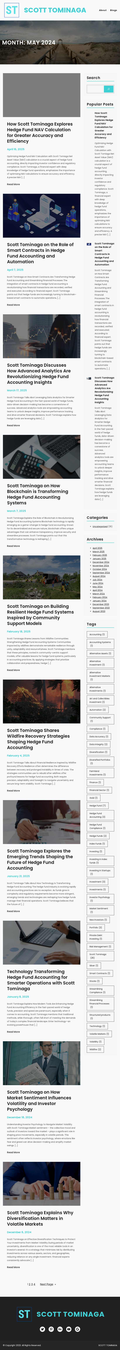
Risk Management (100, 946)
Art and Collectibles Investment (99, 700)
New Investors (98, 919)
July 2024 (97, 579)
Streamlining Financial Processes (99, 1004)
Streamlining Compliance (98, 990)
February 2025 (100, 555)
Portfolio (96, 927)
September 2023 (101, 607)
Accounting (97, 634)
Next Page (48, 1284)
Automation (98, 709)
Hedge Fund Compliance (98, 826)
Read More (13, 184)
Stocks (95, 981)
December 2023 (101, 604)
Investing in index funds (98, 861)
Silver (94, 965)
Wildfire (95, 1049)
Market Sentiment (99, 910)
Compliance (98, 728)
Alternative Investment (97, 663)
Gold (94, 797)
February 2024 (100, 597)
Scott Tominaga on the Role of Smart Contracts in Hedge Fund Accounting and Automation (104, 254)
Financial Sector (99, 790)
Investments (98, 889)
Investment (97, 881)
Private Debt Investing (96, 937)
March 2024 (99, 593)
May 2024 (98, 586)
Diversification (98, 752)
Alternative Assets (100, 653)
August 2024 (99, 576)
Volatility (96, 1041)
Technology (97, 1026)
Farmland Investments (98, 773)
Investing (96, 851)
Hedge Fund (98, 805)
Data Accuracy (99, 736)
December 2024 (101, 562)
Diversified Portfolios (100, 761)
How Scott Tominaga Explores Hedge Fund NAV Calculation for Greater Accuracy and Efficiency (104, 125)
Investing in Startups (100, 872)
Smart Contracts (100, 973)
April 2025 (97, 548)
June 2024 (98, 583)
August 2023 (99, 611)
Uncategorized (100, 526)
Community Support (100, 719)
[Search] (108, 89)
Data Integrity (99, 744)
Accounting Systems (100, 644)
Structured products (100, 1016)
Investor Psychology (100, 899)
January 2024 (100, 600)
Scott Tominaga (55, 10)
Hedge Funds (98, 835)
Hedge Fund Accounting (97, 815)
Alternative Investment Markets (100, 676)
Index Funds (97, 843)
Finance (95, 782)
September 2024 (101, 572)
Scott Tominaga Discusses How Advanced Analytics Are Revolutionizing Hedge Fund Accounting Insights (104, 390)
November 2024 (101, 565)
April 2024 (98, 590)
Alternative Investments (98, 689)
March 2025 (98, 551)
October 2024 (100, 569)
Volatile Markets (99, 1033)
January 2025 (99, 558)
